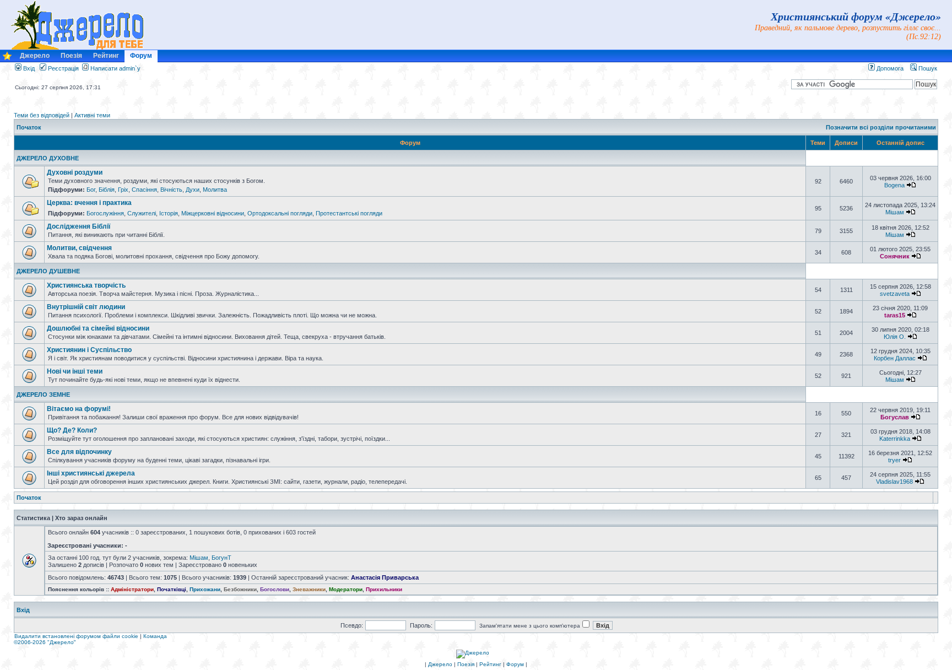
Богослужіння (105, 213)
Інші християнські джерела (91, 473)
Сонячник (895, 256)
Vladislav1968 (894, 481)
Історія (168, 213)
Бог (90, 189)
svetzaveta (895, 293)
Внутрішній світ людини (86, 307)
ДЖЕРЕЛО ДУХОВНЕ (48, 158)
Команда (155, 636)
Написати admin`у (115, 68)
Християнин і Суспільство (89, 350)
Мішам (894, 212)
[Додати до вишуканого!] (7, 59)
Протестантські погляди (349, 213)
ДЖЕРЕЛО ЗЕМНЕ (43, 394)
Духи (192, 189)
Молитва (215, 189)
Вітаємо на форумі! (79, 409)
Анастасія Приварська (385, 577)
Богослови (274, 589)
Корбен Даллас (895, 358)
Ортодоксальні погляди (279, 213)
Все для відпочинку (79, 452)
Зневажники (309, 589)
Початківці (171, 589)
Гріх (123, 189)
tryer (894, 460)
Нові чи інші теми (74, 371)
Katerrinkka (894, 438)
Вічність (171, 189)
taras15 (894, 315)
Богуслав (894, 417)
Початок (29, 127)
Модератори (346, 589)
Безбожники (240, 589)
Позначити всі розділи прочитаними (881, 127)
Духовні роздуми (74, 172)
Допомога (889, 68)
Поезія (71, 56)
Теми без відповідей (41, 115)
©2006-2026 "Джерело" (45, 642)
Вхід (28, 68)
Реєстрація (62, 68)
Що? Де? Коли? (72, 430)
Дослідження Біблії (78, 226)
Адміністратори (132, 589)
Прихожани (205, 589)
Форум (141, 56)
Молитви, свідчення (79, 248)
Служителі (141, 213)
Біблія (107, 189)
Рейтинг (106, 56)
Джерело (35, 56)
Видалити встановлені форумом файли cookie (76, 636)
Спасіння (144, 189)
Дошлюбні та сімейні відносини (98, 328)
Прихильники (384, 589)
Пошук (927, 68)
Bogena (894, 185)
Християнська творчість (86, 285)
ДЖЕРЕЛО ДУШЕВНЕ (48, 271)
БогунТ (221, 557)
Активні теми (92, 115)
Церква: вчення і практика (89, 203)
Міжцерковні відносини (212, 213)
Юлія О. (895, 336)
